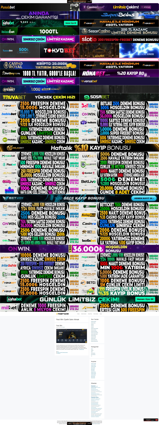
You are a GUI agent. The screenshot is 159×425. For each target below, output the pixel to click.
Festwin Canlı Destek (94, 332)
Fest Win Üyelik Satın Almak (64, 352)
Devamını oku (81, 349)
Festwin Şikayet (95, 313)
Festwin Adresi (93, 321)
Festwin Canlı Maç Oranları (99, 391)
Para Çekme (93, 353)
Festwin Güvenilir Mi (94, 341)
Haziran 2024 (93, 374)
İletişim (101, 313)
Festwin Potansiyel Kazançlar (94, 408)
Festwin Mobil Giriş (94, 334)
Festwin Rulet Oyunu (100, 408)
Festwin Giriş (90, 313)
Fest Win (59, 325)
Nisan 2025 (93, 367)
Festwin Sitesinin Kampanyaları (94, 411)
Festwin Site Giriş (98, 410)
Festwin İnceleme (83, 313)
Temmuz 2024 (93, 373)
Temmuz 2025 (93, 366)
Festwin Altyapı (98, 387)
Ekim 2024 (93, 369)
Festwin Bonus (93, 335)
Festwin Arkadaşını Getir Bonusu (94, 389)
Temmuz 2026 (93, 363)
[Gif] (79, 148)
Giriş (58, 351)
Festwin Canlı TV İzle (93, 392)
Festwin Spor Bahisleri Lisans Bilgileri (95, 413)
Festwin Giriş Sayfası (94, 328)
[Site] (39, 105)
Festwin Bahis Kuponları (93, 390)
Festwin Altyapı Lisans (93, 388)
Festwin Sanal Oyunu (93, 410)
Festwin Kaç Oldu (94, 339)
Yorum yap (58, 353)
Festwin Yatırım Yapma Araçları (98, 414)
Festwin (78, 313)
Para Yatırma (93, 354)
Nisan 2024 (93, 377)
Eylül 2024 (93, 370)
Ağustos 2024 (93, 372)
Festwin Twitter (92, 414)
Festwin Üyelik (92, 415)
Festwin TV (100, 413)
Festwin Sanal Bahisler (93, 409)
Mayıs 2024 (93, 376)
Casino (92, 350)
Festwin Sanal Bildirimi (98, 409)
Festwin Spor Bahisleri (93, 412)
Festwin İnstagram (94, 331)
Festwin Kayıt (93, 338)
